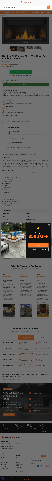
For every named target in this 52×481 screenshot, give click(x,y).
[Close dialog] (49, 225)
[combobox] (26, 7)
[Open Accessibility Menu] (2, 478)
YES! (38, 245)
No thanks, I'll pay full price (38, 249)
